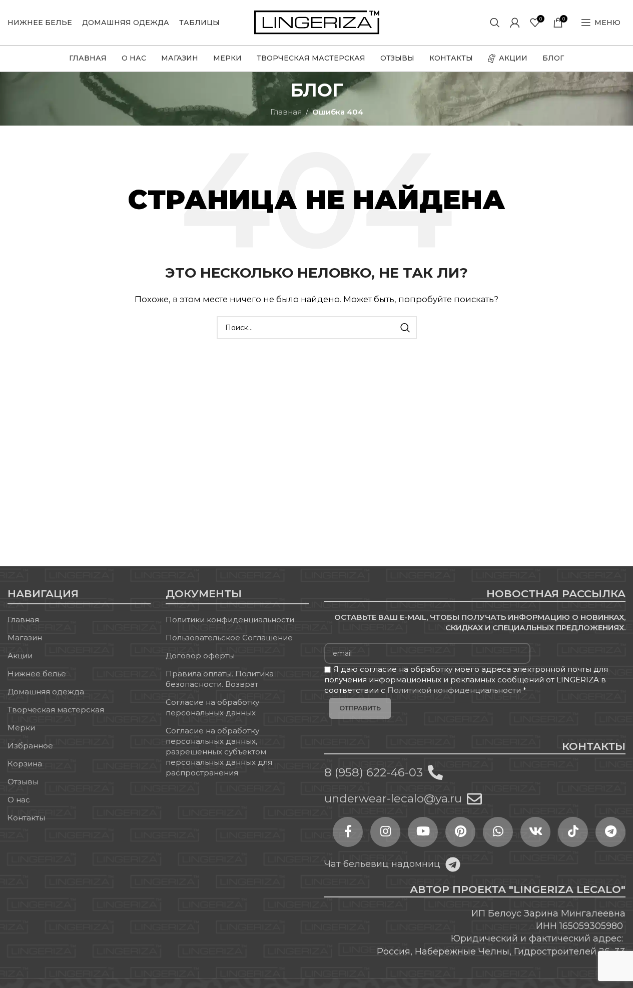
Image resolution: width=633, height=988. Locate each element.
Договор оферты (200, 655)
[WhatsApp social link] (498, 832)
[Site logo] (316, 22)
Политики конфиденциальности (230, 619)
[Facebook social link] (348, 832)
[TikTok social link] (573, 832)
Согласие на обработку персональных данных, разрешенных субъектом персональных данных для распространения (219, 751)
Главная (286, 112)
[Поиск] (495, 23)
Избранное (30, 745)
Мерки (21, 727)
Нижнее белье (37, 673)
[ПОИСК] (405, 327)
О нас (19, 799)
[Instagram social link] (385, 832)
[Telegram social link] (610, 832)
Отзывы (23, 781)
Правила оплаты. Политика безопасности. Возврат (220, 679)
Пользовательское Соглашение (229, 637)
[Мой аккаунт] (515, 23)
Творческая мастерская (56, 709)
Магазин (25, 637)
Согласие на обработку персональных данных (212, 707)
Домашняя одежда (46, 691)
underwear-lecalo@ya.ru (393, 798)
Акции (20, 655)
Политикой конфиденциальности (454, 690)
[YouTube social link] (423, 832)
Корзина (25, 763)
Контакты (26, 817)
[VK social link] (535, 832)
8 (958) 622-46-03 (373, 772)
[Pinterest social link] (460, 832)
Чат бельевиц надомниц (382, 863)
